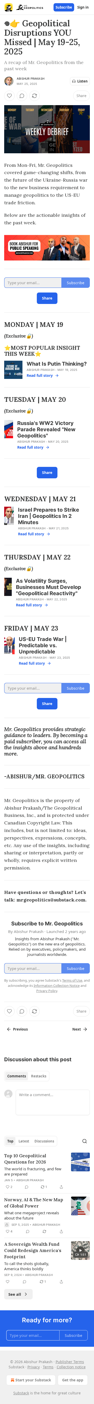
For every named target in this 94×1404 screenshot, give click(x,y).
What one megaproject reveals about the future (31, 1215)
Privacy (33, 1366)
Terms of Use (72, 980)
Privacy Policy (46, 990)
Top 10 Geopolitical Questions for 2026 (25, 1159)
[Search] (84, 1141)
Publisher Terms (70, 1361)
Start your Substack (33, 1379)
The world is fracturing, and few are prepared (32, 1171)
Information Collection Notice (57, 985)
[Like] (9, 96)
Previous (20, 1029)
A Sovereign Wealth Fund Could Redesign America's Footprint (32, 1250)
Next (76, 1029)
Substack (21, 1392)
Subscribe (64, 7)
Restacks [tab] (38, 1076)
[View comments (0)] (22, 96)
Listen (82, 81)
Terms (48, 1366)
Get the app (72, 1379)
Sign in (83, 7)
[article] (47, 1171)
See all (14, 1294)
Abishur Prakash (30, 78)
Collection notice (71, 1366)
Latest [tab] (24, 1141)
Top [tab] (10, 1141)
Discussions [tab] (44, 1141)
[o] (80, 1250)
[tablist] (26, 1076)
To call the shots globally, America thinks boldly (26, 1266)
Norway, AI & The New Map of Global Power (33, 1203)
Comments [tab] (16, 1076)
